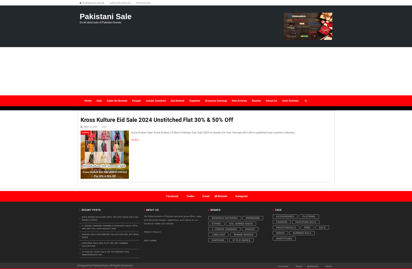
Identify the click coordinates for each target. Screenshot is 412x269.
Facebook (282, 266)
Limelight (219, 234)
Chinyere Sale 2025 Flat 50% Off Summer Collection (105, 244)
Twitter (299, 266)
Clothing (308, 216)
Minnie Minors (243, 234)
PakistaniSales (143, 2)
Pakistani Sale (305, 222)
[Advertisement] (206, 71)
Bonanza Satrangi (225, 218)
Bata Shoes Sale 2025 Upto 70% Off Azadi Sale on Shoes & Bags (110, 218)
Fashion (281, 222)
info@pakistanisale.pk (92, 2)
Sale (322, 227)
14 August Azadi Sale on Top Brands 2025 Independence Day (105, 253)
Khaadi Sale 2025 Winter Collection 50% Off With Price (110, 235)
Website (313, 266)
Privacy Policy (152, 232)
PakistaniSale (286, 227)
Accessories (285, 216)
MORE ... (136, 140)
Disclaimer (150, 241)
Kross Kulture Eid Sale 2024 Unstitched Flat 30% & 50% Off (157, 120)
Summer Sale (302, 233)
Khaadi (250, 229)
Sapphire (218, 240)
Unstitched (284, 238)
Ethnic (216, 223)
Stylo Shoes (241, 240)
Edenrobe (253, 218)
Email (328, 266)
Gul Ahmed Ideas (241, 223)
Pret (307, 227)
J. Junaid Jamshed (224, 229)
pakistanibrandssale (120, 2)
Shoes (280, 233)
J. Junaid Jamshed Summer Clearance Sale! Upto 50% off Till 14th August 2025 (110, 227)
